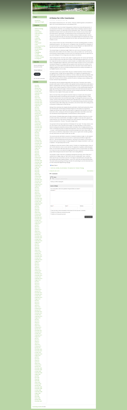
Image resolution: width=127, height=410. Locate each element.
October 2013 (38, 295)
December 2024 (38, 101)
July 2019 (37, 187)
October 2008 (38, 390)
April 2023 (37, 119)
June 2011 (37, 339)
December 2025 (38, 90)
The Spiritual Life (71, 168)
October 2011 (38, 333)
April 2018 (37, 211)
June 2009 (37, 377)
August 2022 (37, 130)
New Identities (90, 171)
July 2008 (37, 394)
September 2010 (38, 354)
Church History (38, 31)
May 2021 (37, 152)
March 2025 (37, 97)
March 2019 (37, 193)
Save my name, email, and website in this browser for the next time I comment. (68, 210)
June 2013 (37, 302)
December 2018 (38, 198)
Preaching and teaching (40, 46)
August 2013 (37, 299)
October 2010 (38, 352)
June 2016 (37, 245)
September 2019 (38, 184)
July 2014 (37, 281)
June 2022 (37, 134)
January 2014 (38, 291)
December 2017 (38, 217)
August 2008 (37, 393)
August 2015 (37, 261)
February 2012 (38, 327)
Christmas (37, 30)
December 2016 (38, 236)
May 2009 (37, 379)
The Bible (37, 53)
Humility (57, 168)
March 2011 (37, 344)
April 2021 (37, 154)
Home (36, 13)
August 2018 (37, 204)
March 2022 (37, 138)
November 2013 (38, 294)
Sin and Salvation (63, 168)
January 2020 (38, 178)
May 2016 (37, 247)
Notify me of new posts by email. (58, 214)
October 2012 (38, 314)
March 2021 (37, 156)
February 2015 (38, 270)
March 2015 (37, 269)
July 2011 (37, 338)
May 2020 (37, 171)
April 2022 (37, 137)
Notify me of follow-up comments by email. (60, 212)
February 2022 (38, 140)
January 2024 (38, 113)
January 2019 (38, 196)
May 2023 (37, 118)
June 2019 (37, 189)
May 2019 (37, 190)
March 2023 (37, 121)
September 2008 (38, 391)
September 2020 (38, 165)
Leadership (37, 38)
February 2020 (38, 176)
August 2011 (37, 336)
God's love (53, 168)
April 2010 (37, 361)
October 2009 (38, 371)
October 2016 (38, 239)
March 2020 (37, 174)
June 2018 (37, 207)
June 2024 (37, 108)
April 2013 (37, 305)
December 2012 (38, 311)
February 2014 (38, 289)
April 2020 (37, 173)
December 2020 (38, 160)
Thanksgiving (38, 52)
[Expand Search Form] (93, 12)
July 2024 (37, 107)
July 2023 (37, 116)
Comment (52, 190)
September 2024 (38, 104)
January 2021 (38, 159)
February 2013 (38, 308)
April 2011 (37, 343)
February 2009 (38, 383)
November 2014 (38, 275)
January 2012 (38, 328)
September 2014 (38, 278)
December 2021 (38, 141)
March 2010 (37, 363)
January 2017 (38, 234)
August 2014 (37, 280)
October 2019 (38, 182)
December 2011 (38, 330)
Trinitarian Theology (79, 168)
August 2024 (37, 105)
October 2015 (38, 258)
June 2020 (37, 170)
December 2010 (38, 349)
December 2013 (38, 292)
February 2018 (38, 214)
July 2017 (37, 225)
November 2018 (38, 200)
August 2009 (37, 374)
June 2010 (37, 358)
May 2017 (37, 228)
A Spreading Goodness (47, 6)
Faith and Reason (39, 33)
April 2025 (37, 96)
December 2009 (38, 368)
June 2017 (37, 226)
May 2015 (37, 266)
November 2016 (38, 237)
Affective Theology (39, 28)
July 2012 (37, 319)
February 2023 (38, 123)
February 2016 (38, 251)
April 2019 (37, 192)
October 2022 (38, 129)
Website (81, 206)
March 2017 (37, 231)
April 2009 (37, 380)
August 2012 (37, 317)
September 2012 (38, 316)
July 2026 (37, 85)
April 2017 (37, 229)
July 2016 (37, 244)
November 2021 (38, 143)
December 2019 (38, 179)
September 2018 (38, 203)
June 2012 (37, 321)
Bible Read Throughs (39, 22)
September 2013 (38, 297)
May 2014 (37, 284)
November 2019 (38, 181)
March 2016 (37, 250)
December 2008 (38, 387)
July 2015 (37, 262)
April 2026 (37, 86)
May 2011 (37, 341)
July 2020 (37, 168)
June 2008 (37, 396)
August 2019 (37, 185)
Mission (36, 41)
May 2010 (37, 360)
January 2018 (38, 215)
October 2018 (38, 201)
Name (52, 206)
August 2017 (37, 223)
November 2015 (38, 256)
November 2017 (38, 218)
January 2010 (38, 366)
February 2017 (38, 233)
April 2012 (37, 324)
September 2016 (38, 240)
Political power (38, 42)
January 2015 (38, 272)
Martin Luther (38, 39)
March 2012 (37, 325)
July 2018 (37, 206)
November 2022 (38, 127)
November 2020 (38, 162)
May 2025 (37, 94)
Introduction (37, 20)
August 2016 (37, 242)
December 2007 (38, 401)
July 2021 (37, 149)
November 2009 (38, 369)
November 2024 (38, 102)
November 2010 (38, 350)
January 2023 (38, 124)
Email (66, 206)
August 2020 (37, 167)
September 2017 (38, 222)
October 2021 (38, 145)
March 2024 (37, 110)
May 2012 (37, 322)
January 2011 (38, 347)
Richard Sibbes (38, 47)
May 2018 (37, 209)
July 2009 (37, 376)
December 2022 (38, 126)
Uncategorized (38, 58)
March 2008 (37, 398)
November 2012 (38, 313)
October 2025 (38, 91)
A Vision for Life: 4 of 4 (54, 171)
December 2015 (38, 255)
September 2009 (38, 372)
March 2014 (37, 288)
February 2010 (38, 365)
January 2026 (38, 88)
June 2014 (37, 283)
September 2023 (38, 115)
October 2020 (38, 163)
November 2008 (38, 388)
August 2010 (37, 355)
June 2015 (37, 264)
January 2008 (38, 399)
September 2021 (38, 146)
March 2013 (37, 306)
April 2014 (37, 286)
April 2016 (37, 248)
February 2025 (38, 99)
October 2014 (38, 277)
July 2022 (37, 132)
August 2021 (37, 148)
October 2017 (38, 220)
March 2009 (37, 382)
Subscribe (37, 74)
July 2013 (37, 300)
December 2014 (38, 273)
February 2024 (38, 112)
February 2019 (38, 195)
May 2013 (37, 303)
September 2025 (38, 93)
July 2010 (37, 357)
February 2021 (38, 157)
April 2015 (37, 267)
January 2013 (38, 310)
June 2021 (37, 151)
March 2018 (37, 212)
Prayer (36, 44)
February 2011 (38, 346)
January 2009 (38, 385)
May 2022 (37, 135)
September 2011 (38, 335)
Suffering (37, 50)
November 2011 (38, 332)
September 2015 (38, 259)
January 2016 (38, 253)
